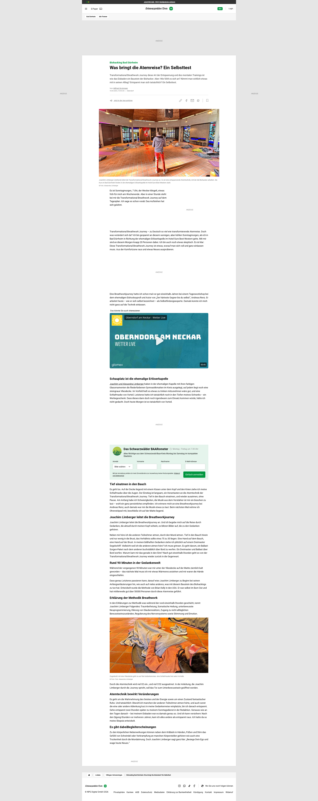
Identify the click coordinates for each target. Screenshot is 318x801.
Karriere (130, 792)
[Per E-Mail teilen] (192, 100)
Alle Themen (103, 16)
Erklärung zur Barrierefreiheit (179, 792)
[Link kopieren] (180, 100)
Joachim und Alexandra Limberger (127, 384)
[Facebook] (194, 786)
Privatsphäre (119, 792)
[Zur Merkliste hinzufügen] (206, 100)
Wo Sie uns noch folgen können (219, 786)
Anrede (115, 461)
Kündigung (198, 792)
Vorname (140, 461)
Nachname (165, 461)
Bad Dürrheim (91, 16)
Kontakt (208, 792)
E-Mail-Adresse (191, 461)
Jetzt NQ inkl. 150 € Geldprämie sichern (159, 2)
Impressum (219, 792)
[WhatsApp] (184, 786)
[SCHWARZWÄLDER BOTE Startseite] (159, 8)
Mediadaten (159, 792)
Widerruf (229, 792)
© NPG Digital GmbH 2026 (96, 792)
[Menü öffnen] (86, 8)
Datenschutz (146, 792)
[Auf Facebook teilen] (186, 100)
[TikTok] (189, 786)
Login (231, 9)
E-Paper (94, 9)
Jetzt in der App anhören (123, 101)
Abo (220, 9)
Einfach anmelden (194, 474)
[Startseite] (89, 775)
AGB (137, 792)
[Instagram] (179, 786)
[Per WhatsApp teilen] (198, 100)
